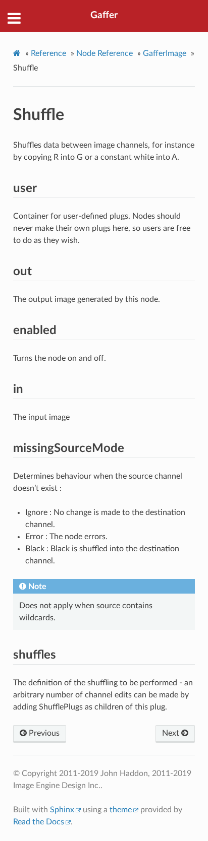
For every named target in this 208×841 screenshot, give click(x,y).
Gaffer (104, 15)
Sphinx (62, 810)
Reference (48, 53)
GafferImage (164, 53)
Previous (43, 733)
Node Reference (104, 53)
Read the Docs (38, 822)
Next (171, 733)
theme (121, 810)
